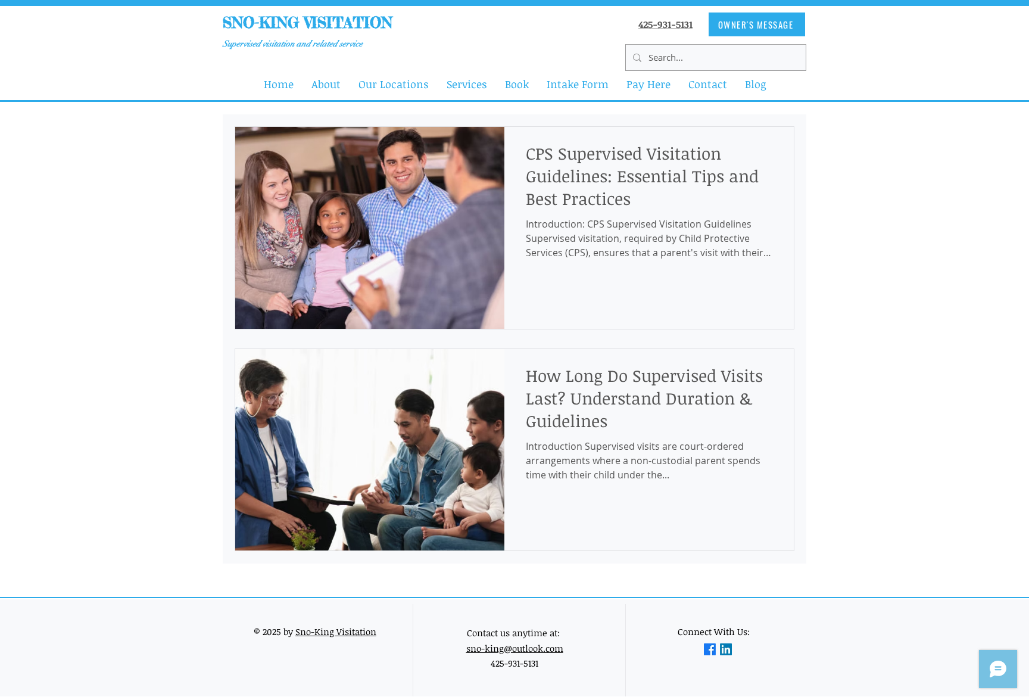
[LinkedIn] (726, 649)
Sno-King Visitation (335, 631)
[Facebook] (710, 649)
